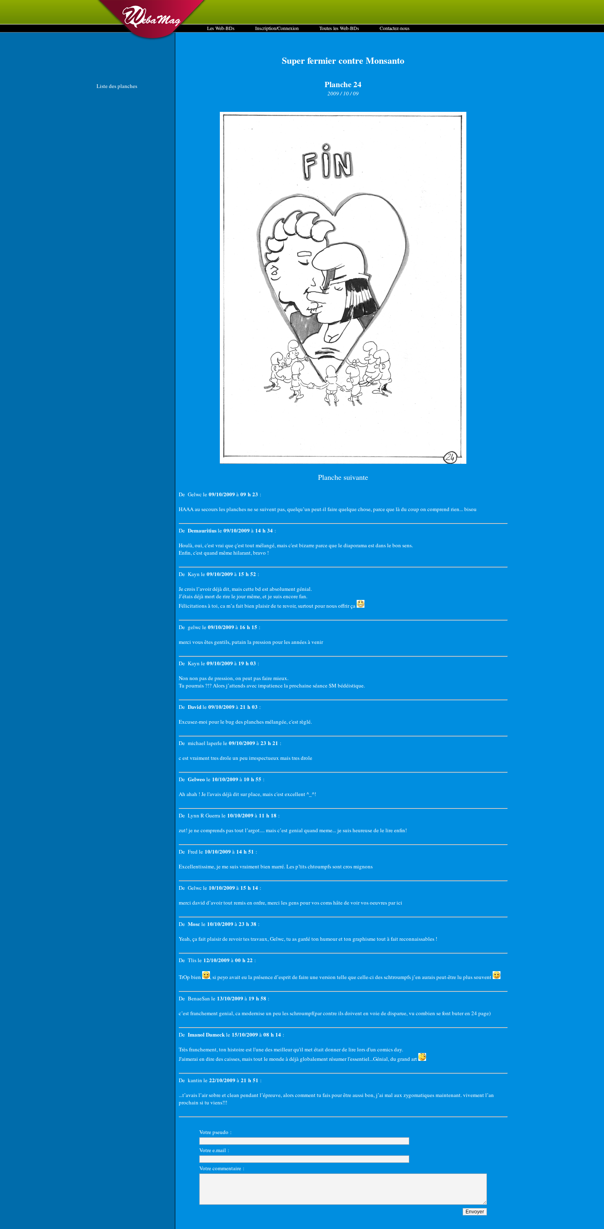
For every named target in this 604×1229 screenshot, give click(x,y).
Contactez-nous (395, 28)
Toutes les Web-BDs (339, 28)
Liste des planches (117, 86)
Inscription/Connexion (277, 28)
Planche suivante (343, 477)
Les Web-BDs (221, 28)
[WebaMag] (152, 39)
